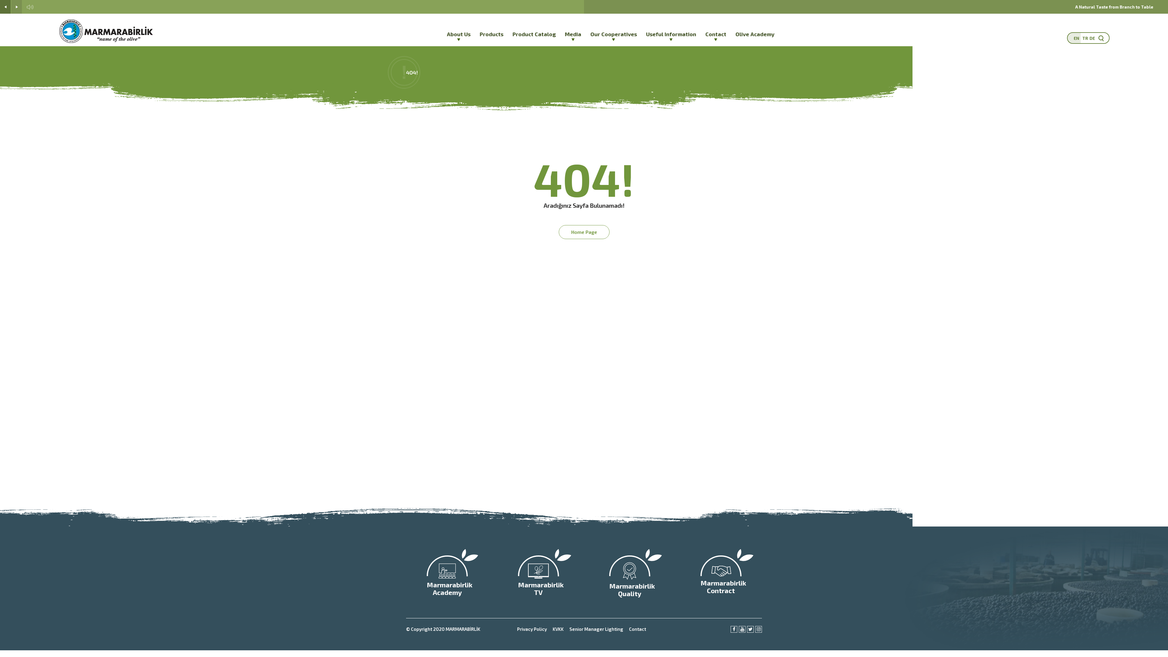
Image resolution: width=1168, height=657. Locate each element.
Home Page (584, 232)
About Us (459, 34)
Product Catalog (534, 34)
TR (1085, 38)
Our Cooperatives (613, 34)
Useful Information (671, 34)
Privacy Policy (532, 629)
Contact (715, 34)
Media (573, 34)
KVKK (558, 629)
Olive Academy (754, 34)
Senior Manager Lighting (596, 629)
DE (1092, 38)
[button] (5, 7)
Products (491, 34)
